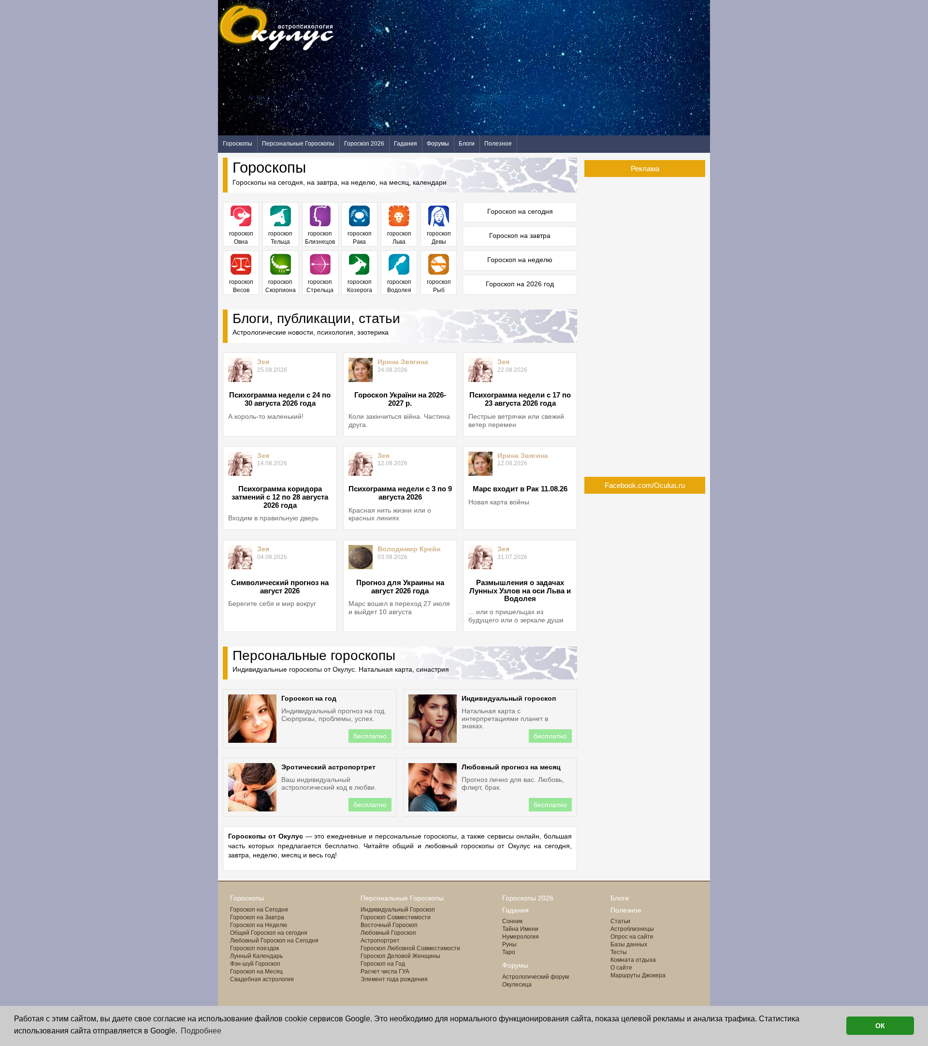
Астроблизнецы (632, 929)
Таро (508, 952)
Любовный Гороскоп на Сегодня (274, 940)
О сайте (621, 967)
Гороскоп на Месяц (256, 971)
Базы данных (628, 944)
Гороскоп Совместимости (396, 917)
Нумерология (520, 936)
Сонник (512, 921)
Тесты (618, 952)
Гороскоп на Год (383, 963)
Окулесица (517, 984)
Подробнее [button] (201, 1031)
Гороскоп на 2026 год (520, 284)
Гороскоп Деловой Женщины (400, 956)
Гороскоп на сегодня (520, 211)
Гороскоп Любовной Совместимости (410, 948)
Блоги (467, 143)
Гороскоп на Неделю (258, 925)
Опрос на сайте (631, 936)
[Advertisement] (534, 67)
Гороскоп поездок (254, 948)
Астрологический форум (535, 976)
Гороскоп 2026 (364, 143)
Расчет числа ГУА (385, 971)
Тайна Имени (520, 929)
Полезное (498, 143)
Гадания (405, 143)
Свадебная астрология (262, 979)
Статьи (620, 921)
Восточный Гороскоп (389, 925)
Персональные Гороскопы (298, 143)
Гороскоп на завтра (520, 235)
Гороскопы (237, 143)
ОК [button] (880, 1026)
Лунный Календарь (256, 956)
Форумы (438, 143)
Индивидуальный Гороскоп (398, 909)
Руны (509, 944)
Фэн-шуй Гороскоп (255, 963)
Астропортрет (380, 940)
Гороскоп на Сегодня (259, 909)
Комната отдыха (633, 960)
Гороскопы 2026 (527, 898)
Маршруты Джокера (638, 975)
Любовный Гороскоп (388, 932)
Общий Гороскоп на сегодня (268, 932)
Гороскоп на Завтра (257, 917)
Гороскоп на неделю (519, 260)
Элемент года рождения (394, 979)
